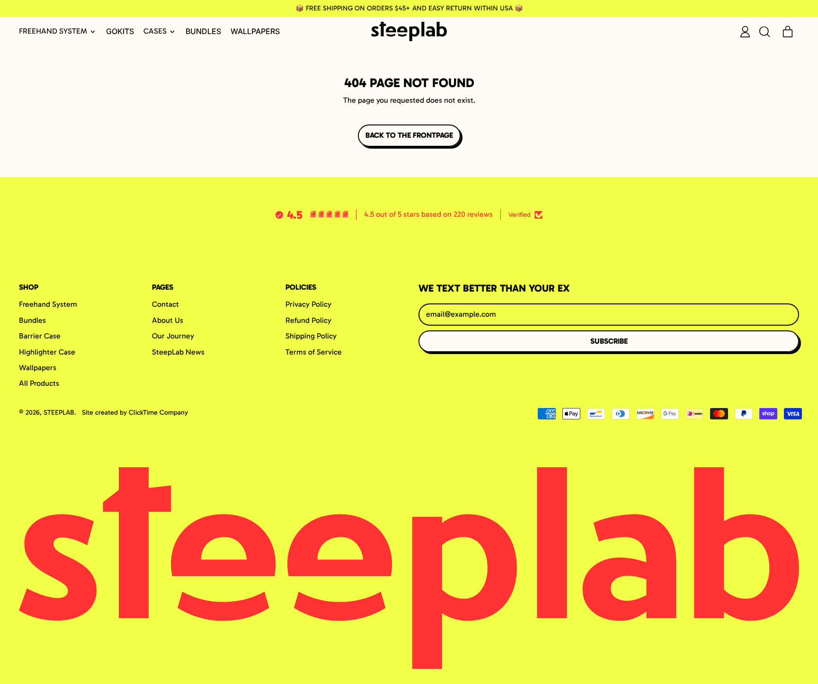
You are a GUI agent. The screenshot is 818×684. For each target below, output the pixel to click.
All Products (39, 383)
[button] (764, 31)
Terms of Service (313, 351)
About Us (167, 320)
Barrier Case (40, 335)
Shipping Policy (311, 335)
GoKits (120, 31)
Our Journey (173, 335)
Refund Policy (308, 320)
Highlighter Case (47, 351)
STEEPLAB (59, 413)
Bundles (203, 31)
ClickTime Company (158, 413)
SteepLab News (178, 351)
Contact (165, 304)
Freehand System (48, 304)
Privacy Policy (308, 304)
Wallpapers (255, 31)
